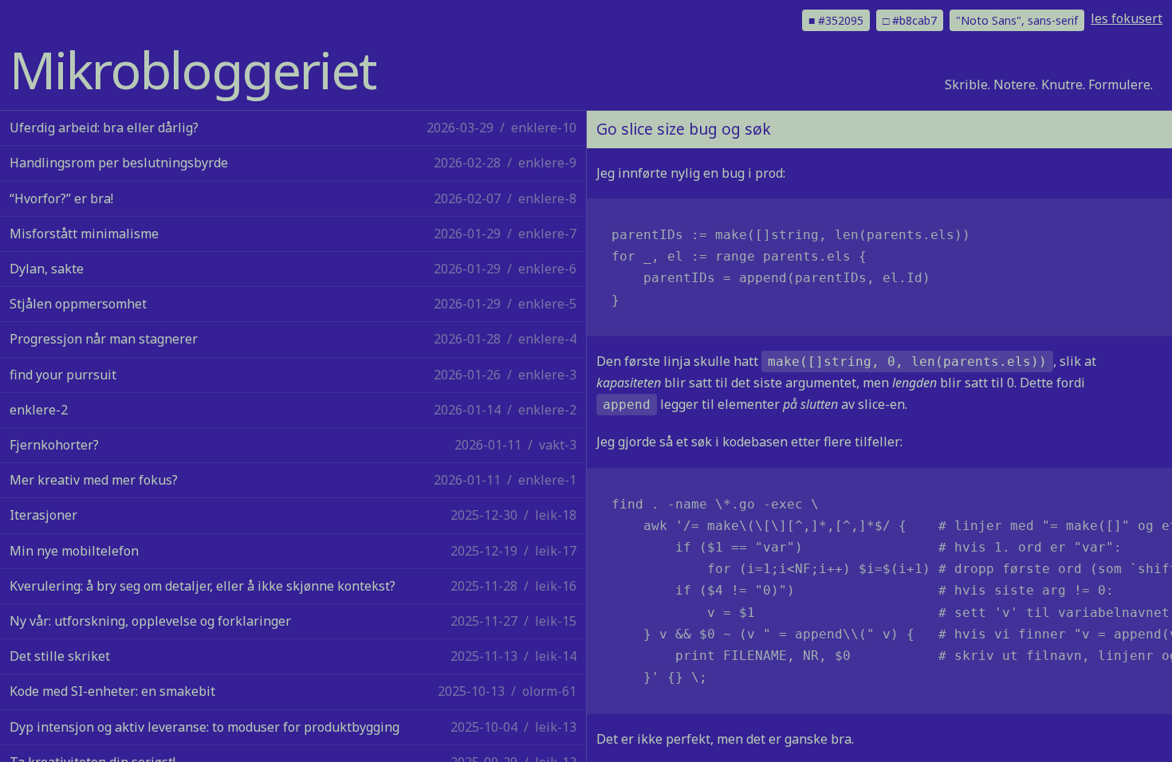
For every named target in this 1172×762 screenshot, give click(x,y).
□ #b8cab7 (910, 20)
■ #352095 (835, 20)
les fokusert (1126, 18)
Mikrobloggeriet (193, 69)
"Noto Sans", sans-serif (1017, 20)
